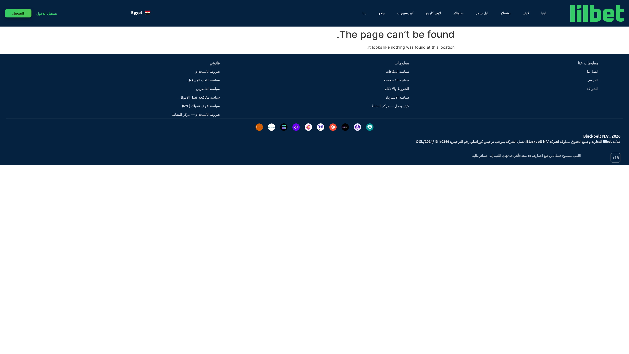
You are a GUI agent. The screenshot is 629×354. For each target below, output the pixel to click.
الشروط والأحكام (397, 89)
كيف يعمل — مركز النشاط (390, 106)
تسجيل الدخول (46, 13)
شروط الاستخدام (207, 72)
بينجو (381, 13)
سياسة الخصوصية (396, 80)
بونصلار (505, 13)
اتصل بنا (592, 72)
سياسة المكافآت (397, 72)
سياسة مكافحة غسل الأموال (200, 97)
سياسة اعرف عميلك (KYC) (201, 106)
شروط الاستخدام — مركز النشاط (196, 115)
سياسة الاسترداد (397, 97)
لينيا (543, 13)
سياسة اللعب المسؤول (203, 80)
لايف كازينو (433, 13)
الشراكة (592, 89)
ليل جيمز (482, 13)
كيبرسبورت (405, 13)
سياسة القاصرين (208, 89)
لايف (526, 13)
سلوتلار (458, 13)
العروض (592, 80)
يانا (364, 13)
